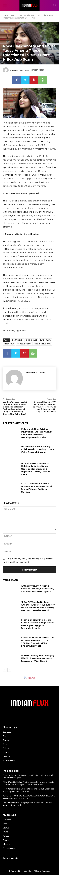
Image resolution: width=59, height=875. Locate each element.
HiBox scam (9, 344)
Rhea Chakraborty (43, 344)
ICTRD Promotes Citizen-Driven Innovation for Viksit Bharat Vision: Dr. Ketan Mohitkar (37, 487)
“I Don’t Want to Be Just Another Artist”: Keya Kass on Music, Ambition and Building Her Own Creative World (38, 606)
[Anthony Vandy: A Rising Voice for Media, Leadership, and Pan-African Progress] (11, 590)
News (13, 15)
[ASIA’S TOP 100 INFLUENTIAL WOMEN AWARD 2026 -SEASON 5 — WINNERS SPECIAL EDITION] (11, 641)
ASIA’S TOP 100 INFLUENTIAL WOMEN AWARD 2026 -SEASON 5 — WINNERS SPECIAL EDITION (37, 641)
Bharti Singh (17, 340)
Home (5, 15)
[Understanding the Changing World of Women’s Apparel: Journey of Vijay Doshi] (11, 659)
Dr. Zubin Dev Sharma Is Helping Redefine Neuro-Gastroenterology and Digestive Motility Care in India (35, 469)
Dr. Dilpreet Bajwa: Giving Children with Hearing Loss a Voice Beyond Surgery (37, 449)
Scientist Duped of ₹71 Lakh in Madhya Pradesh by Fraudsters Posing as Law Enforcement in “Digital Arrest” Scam (44, 407)
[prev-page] (4, 670)
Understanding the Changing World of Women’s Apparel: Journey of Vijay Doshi (38, 658)
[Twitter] (25, 80)
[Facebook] (16, 80)
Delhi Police (31, 340)
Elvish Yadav (45, 340)
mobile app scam (24, 344)
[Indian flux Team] (6, 70)
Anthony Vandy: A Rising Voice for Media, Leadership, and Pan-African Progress (37, 588)
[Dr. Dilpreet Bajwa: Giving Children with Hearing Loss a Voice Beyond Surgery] (11, 450)
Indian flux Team (20, 70)
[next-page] (9, 670)
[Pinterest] (34, 80)
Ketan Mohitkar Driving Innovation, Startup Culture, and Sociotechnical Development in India (37, 433)
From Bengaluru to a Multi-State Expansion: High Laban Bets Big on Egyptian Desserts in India (37, 624)
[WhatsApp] (42, 80)
